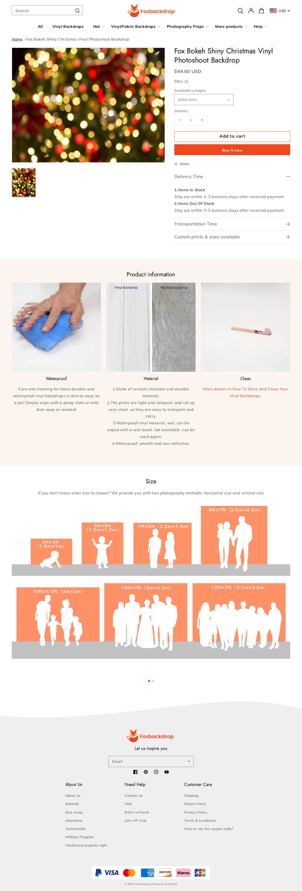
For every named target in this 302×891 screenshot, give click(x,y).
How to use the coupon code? (208, 829)
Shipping (191, 795)
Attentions (74, 820)
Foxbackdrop (143, 884)
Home (17, 39)
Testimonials (75, 829)
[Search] (77, 10)
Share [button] (184, 164)
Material (72, 804)
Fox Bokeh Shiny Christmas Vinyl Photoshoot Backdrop (78, 39)
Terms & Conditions (200, 820)
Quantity (181, 111)
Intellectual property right (86, 845)
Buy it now (232, 150)
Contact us (134, 795)
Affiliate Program (79, 837)
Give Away (74, 812)
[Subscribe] (188, 761)
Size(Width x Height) (190, 90)
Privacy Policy (195, 812)
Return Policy (195, 804)
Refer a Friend (136, 812)
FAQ (128, 804)
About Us (73, 795)
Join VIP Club (136, 820)
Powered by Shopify (164, 884)
